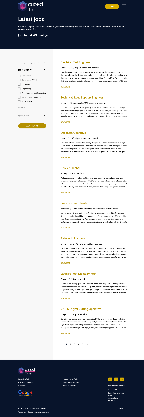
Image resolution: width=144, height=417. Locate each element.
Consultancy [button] (27, 84)
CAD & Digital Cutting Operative (81, 309)
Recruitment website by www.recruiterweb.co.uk (33, 412)
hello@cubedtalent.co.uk (116, 386)
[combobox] (36, 115)
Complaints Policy (24, 379)
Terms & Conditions (69, 385)
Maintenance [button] (27, 102)
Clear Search (32, 126)
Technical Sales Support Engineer (82, 97)
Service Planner (70, 168)
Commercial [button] (26, 76)
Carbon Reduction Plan (71, 382)
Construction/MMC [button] (29, 80)
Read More (65, 87)
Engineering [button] (26, 89)
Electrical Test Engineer (75, 62)
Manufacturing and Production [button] (34, 93)
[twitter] (116, 379)
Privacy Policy (22, 385)
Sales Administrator (73, 238)
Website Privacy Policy (25, 382)
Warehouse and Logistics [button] (31, 97)
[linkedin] (110, 379)
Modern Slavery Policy (70, 379)
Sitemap (121, 408)
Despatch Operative (73, 133)
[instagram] (122, 379)
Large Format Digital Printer (78, 273)
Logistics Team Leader (74, 203)
